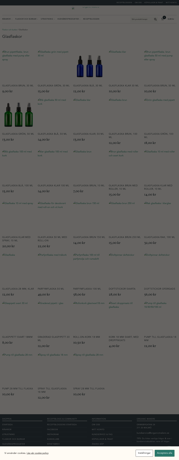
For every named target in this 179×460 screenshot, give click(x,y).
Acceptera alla (164, 453)
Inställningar (144, 453)
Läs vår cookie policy (38, 453)
